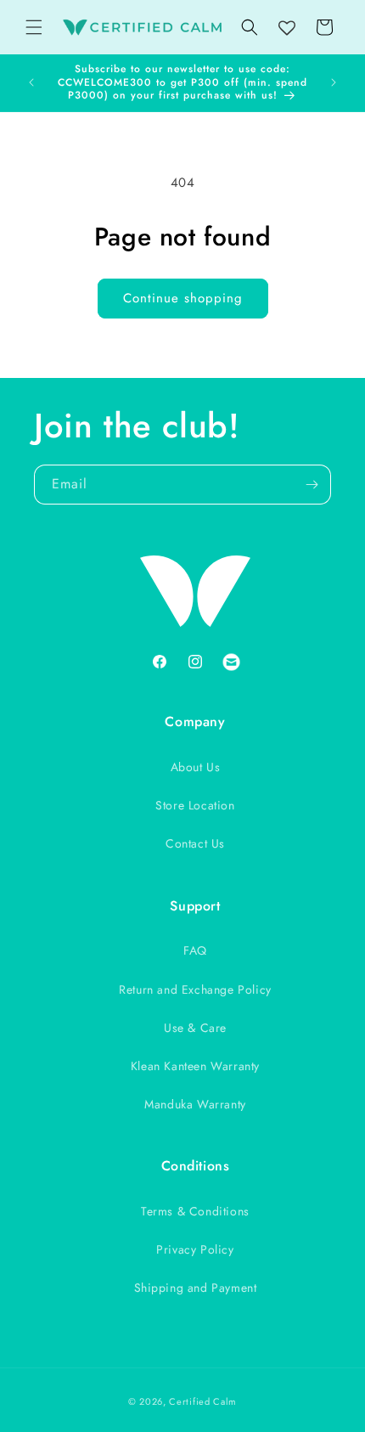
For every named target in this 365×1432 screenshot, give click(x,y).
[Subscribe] (311, 485)
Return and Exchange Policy (195, 989)
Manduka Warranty (195, 1104)
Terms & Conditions (195, 1211)
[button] (34, 27)
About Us (196, 766)
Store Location (194, 805)
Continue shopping (183, 298)
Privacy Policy (194, 1249)
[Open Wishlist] (287, 29)
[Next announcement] (333, 82)
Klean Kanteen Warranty (195, 1065)
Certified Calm (203, 1401)
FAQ (195, 950)
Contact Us (195, 843)
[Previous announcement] (31, 82)
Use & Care (195, 1027)
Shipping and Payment (195, 1287)
